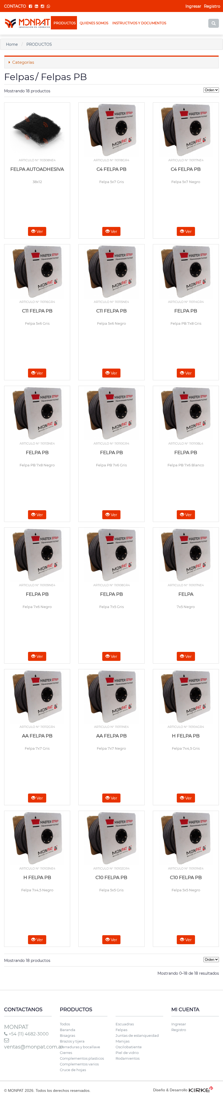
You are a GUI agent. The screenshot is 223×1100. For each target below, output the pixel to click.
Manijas (122, 1041)
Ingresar (178, 1024)
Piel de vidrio (127, 1052)
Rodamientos (128, 1058)
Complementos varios (79, 1064)
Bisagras (67, 1035)
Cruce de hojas (73, 1070)
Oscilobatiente (129, 1047)
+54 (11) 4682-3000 (28, 1034)
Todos (65, 1024)
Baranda (67, 1030)
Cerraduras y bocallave (80, 1047)
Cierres (66, 1052)
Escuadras (125, 1024)
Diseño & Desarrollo (170, 1090)
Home (12, 44)
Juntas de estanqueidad (137, 1035)
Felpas (121, 1030)
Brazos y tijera (72, 1041)
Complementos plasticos (82, 1058)
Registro (212, 6)
